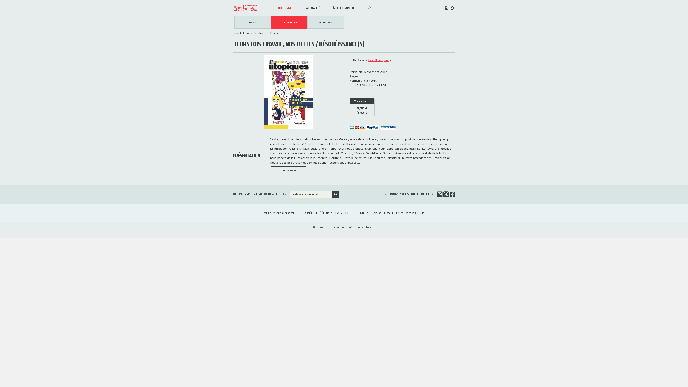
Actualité (313, 8)
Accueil (237, 33)
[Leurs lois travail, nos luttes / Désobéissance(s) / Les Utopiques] (288, 92)
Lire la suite (288, 170)
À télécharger (343, 8)
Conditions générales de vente (322, 227)
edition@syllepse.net (283, 213)
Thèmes (252, 22)
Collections (289, 22)
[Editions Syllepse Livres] (250, 8)
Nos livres (285, 8)
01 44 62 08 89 (341, 213)
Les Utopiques (273, 33)
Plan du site (366, 227)
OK (335, 194)
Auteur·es (325, 22)
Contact (376, 227)
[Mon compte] (446, 9)
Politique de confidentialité (348, 227)
